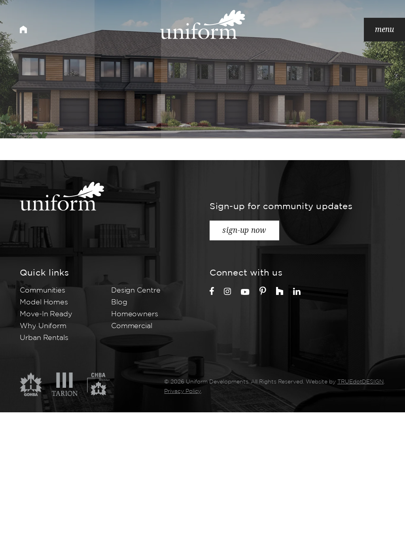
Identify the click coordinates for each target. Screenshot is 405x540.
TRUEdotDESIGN (360, 382)
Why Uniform (43, 326)
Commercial (131, 326)
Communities (42, 290)
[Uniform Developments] (202, 24)
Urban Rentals (44, 338)
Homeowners (134, 314)
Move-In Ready (46, 314)
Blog (119, 302)
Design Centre (136, 290)
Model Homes (44, 302)
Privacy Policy (182, 391)
